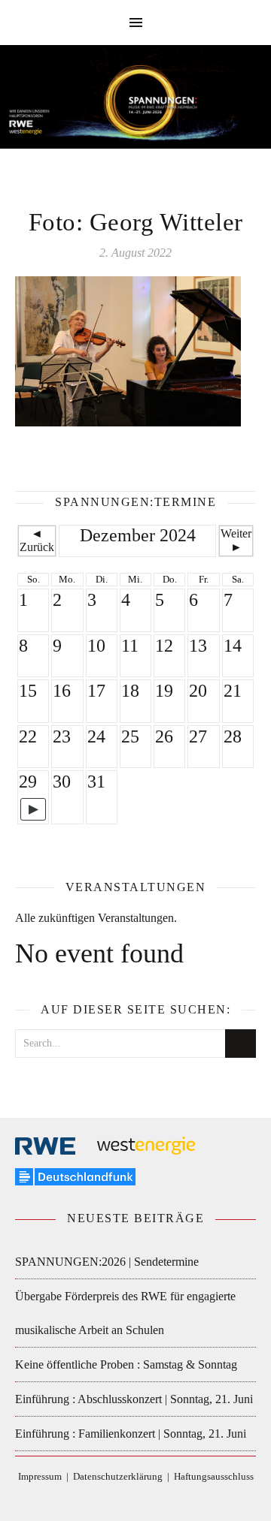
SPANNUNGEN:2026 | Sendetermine (107, 1261)
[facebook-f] (103, 1498)
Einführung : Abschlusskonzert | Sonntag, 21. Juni (134, 1399)
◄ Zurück (37, 540)
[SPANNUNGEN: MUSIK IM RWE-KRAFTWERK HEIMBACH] (135, 104)
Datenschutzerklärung (118, 1476)
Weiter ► (236, 540)
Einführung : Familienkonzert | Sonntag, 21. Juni (130, 1433)
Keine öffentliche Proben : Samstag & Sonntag (126, 1364)
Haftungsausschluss (214, 1476)
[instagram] (148, 1498)
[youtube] (169, 1498)
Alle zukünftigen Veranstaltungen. (96, 917)
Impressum (40, 1476)
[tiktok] (125, 1498)
